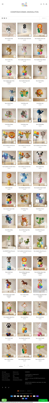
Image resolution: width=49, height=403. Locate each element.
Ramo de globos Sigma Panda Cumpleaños (9, 81)
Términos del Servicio (6, 374)
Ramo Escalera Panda (9, 38)
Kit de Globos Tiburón (40, 208)
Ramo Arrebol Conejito (40, 338)
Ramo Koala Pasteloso (40, 80)
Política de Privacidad (6, 376)
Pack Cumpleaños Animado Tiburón (9, 166)
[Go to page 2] (28, 365)
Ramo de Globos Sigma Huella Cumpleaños (40, 273)
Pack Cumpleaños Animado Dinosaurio (24, 251)
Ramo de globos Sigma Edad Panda (24, 38)
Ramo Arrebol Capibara (9, 359)
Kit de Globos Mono (24, 208)
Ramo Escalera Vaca (9, 59)
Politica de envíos (5, 378)
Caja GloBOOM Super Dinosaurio (9, 251)
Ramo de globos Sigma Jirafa (24, 80)
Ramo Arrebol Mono (24, 317)
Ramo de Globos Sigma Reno (24, 230)
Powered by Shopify (28, 393)
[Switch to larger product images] (2, 18)
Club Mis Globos (16, 378)
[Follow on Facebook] (2, 387)
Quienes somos (15, 372)
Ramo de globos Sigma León (40, 38)
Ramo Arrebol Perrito (40, 317)
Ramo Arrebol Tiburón (9, 103)
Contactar (43, 400)
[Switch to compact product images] (6, 18)
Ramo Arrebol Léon (8, 187)
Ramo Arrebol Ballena (40, 124)
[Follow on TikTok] (8, 387)
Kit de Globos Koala (24, 124)
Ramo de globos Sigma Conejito (40, 187)
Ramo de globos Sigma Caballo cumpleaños (9, 295)
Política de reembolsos (6, 379)
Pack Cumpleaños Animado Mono (24, 166)
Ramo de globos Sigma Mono (9, 317)
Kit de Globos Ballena (9, 230)
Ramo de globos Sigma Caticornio (24, 59)
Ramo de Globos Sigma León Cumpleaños (24, 273)
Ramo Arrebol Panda (40, 166)
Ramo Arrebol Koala (9, 272)
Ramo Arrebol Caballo (24, 294)
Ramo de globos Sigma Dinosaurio (40, 251)
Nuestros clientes (16, 374)
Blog (14, 376)
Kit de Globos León (40, 103)
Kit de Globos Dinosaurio (40, 230)
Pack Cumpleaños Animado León (9, 145)
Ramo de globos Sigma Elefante (40, 59)
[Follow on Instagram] (5, 387)
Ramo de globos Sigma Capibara (24, 359)
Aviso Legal (4, 372)
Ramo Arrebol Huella (9, 338)
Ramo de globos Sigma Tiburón (24, 187)
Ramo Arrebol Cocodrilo (40, 359)
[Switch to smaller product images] (4, 18)
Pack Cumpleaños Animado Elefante (40, 145)
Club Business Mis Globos (17, 379)
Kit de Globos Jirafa (24, 103)
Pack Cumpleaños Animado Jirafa (24, 145)
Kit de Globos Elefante (9, 124)
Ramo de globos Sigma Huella (9, 208)
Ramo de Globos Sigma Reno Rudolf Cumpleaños (40, 295)
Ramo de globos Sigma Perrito (24, 338)
